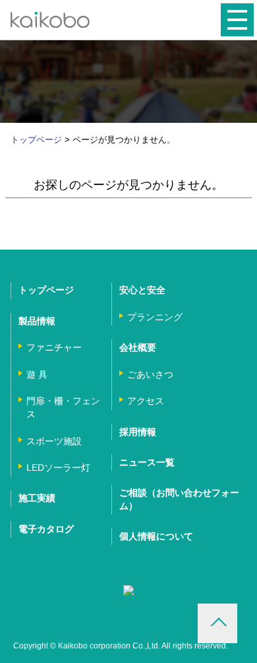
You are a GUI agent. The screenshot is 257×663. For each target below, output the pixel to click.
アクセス (145, 401)
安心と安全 (142, 290)
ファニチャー (54, 347)
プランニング (155, 317)
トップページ (36, 140)
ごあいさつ (150, 374)
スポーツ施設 (54, 441)
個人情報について (156, 536)
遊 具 (36, 374)
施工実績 (36, 498)
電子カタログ (46, 529)
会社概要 (137, 347)
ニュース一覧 (147, 462)
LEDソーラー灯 (58, 467)
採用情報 (137, 432)
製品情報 (36, 321)
